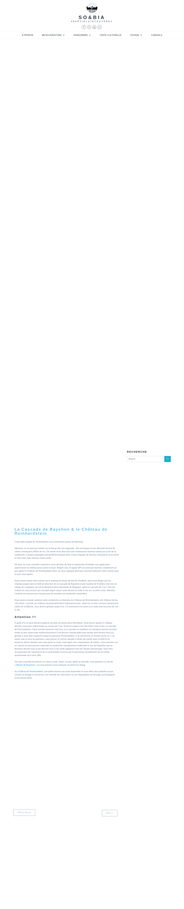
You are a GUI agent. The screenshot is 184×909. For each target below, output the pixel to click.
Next (109, 813)
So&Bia (92, 17)
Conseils (156, 35)
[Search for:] (149, 459)
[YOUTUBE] (94, 28)
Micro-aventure (52, 35)
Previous (24, 812)
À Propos (27, 35)
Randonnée (81, 35)
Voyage (134, 35)
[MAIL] (100, 28)
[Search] (167, 459)
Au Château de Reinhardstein (29, 671)
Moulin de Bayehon (25, 665)
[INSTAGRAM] (89, 28)
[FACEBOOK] (84, 28)
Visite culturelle (110, 35)
